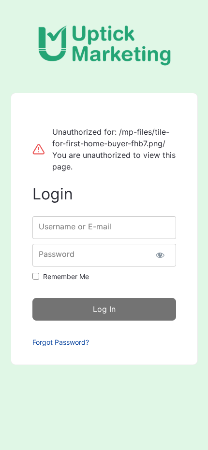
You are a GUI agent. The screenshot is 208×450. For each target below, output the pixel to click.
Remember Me (66, 276)
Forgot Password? (60, 342)
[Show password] (160, 255)
